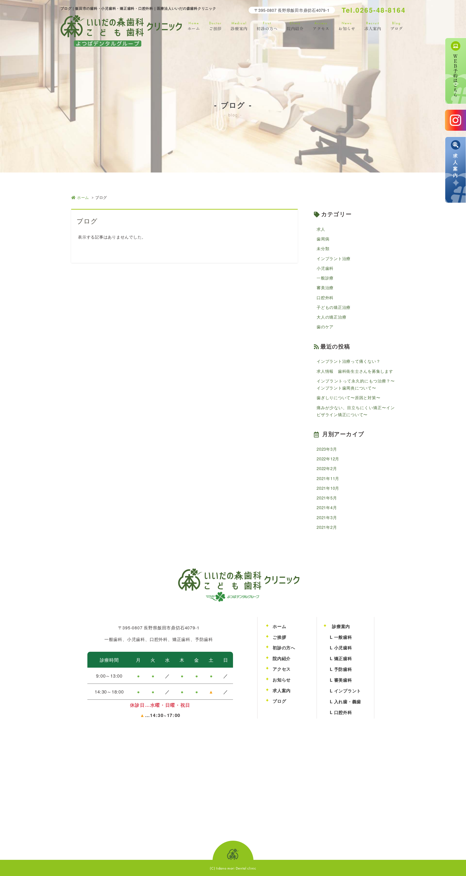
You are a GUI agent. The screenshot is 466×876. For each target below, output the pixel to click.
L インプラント (345, 691)
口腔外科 (325, 297)
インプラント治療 (334, 258)
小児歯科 (325, 268)
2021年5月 (327, 498)
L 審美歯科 (341, 680)
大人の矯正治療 (331, 317)
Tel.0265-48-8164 (374, 10)
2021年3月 (327, 517)
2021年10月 (328, 488)
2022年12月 (328, 458)
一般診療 (325, 278)
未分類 (323, 248)
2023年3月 (327, 449)
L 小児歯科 (341, 647)
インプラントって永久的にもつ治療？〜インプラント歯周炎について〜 (356, 384)
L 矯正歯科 (341, 658)
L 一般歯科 (341, 637)
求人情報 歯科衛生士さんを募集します (355, 371)
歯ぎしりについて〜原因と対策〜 (348, 397)
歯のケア (325, 326)
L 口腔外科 (341, 712)
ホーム (83, 197)
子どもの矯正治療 (334, 307)
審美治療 (325, 287)
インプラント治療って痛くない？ (348, 361)
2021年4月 (327, 507)
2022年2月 (327, 468)
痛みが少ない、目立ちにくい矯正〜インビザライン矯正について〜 (356, 411)
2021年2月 (327, 527)
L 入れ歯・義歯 (345, 701)
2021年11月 (328, 478)
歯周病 (323, 239)
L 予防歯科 (341, 669)
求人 (321, 229)
